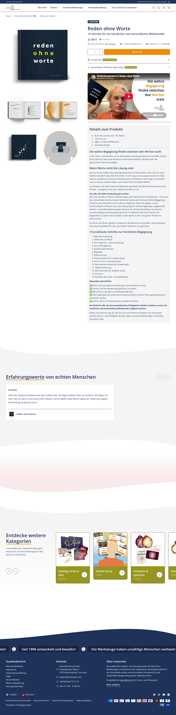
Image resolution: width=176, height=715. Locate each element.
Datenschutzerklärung (16, 673)
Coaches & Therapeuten (63, 700)
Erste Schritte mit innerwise (18, 700)
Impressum (11, 669)
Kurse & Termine (41, 700)
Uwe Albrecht (126, 680)
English (13, 694)
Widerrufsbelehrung (15, 683)
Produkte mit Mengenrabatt (18, 705)
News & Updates (84, 700)
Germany (29, 694)
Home (8, 16)
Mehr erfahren (113, 684)
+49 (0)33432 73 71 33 (69, 681)
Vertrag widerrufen (14, 686)
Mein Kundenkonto (14, 666)
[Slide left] (160, 377)
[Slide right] (167, 377)
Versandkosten (13, 679)
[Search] (158, 7)
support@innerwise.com (70, 677)
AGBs (8, 676)
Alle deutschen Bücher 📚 (25, 16)
